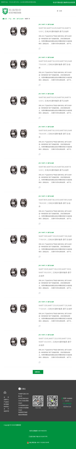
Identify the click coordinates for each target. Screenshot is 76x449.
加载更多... (38, 372)
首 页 (6, 397)
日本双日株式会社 (23, 398)
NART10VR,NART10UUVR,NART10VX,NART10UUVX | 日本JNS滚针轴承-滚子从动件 (55, 272)
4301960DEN (42, 431)
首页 (5, 19)
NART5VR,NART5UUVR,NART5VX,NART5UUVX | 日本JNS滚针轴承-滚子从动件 (55, 64)
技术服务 (6, 404)
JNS (40, 24)
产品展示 (6, 402)
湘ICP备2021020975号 (40, 436)
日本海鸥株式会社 (23, 405)
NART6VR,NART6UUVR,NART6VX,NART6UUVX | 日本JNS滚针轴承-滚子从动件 (55, 133)
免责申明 (6, 411)
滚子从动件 (51, 24)
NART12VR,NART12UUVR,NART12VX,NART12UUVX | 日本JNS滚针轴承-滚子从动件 (55, 341)
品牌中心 (6, 399)
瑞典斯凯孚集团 (22, 412)
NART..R (44, 24)
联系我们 (6, 406)
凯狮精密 (18, 425)
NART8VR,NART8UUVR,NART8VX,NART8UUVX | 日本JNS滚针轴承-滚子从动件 (55, 203)
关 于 (6, 409)
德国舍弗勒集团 (22, 415)
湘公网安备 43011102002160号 (39, 442)
